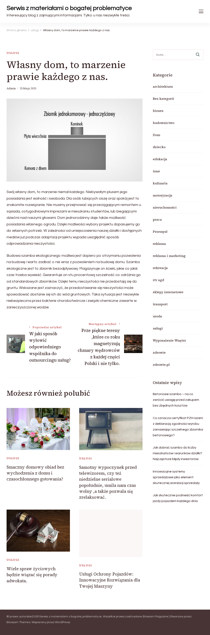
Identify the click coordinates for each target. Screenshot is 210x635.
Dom (156, 135)
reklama (159, 243)
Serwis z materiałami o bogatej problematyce (69, 8)
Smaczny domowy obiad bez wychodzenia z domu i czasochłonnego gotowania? (35, 473)
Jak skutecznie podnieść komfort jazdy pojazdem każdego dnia (178, 498)
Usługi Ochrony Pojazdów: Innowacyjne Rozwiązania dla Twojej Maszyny (109, 580)
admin (11, 88)
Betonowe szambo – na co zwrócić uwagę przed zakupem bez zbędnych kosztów (176, 399)
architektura (163, 86)
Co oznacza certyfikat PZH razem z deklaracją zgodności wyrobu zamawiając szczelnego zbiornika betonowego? (178, 426)
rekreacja (160, 268)
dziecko (159, 147)
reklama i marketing (169, 255)
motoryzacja (162, 195)
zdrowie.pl (161, 364)
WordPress (62, 622)
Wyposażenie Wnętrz (169, 340)
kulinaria (160, 183)
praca (157, 219)
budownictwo (163, 122)
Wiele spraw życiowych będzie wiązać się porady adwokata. (32, 575)
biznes (158, 110)
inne (156, 171)
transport (160, 304)
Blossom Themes (18, 622)
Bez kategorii (163, 98)
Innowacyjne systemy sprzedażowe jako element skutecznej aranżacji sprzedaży (176, 477)
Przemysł (160, 231)
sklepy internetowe (168, 292)
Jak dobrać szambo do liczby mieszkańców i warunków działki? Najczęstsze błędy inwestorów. (177, 453)
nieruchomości (165, 207)
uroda (157, 316)
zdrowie (159, 352)
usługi (13, 53)
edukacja (160, 159)
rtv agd (158, 280)
